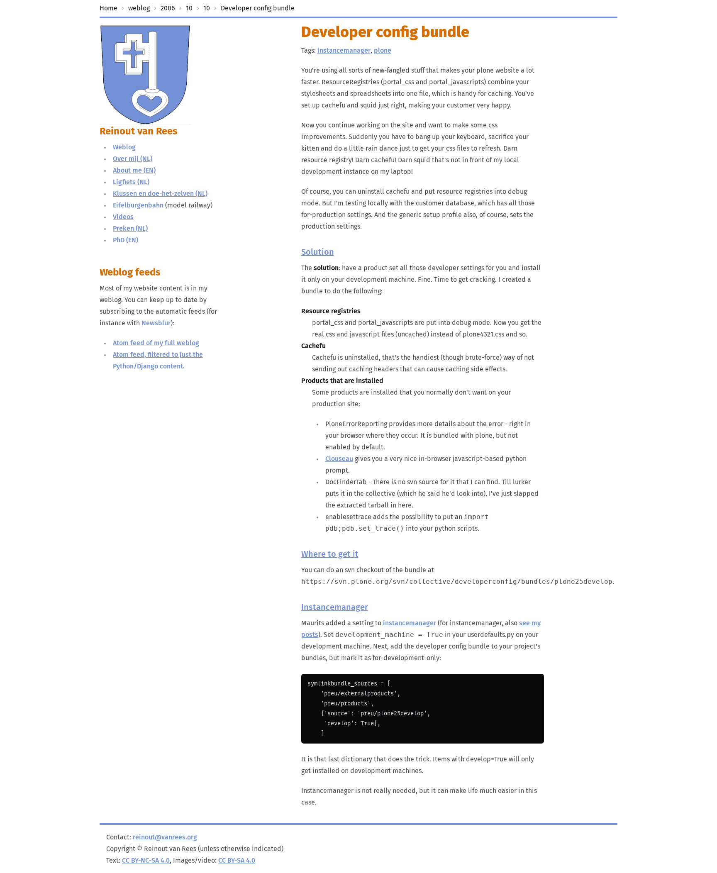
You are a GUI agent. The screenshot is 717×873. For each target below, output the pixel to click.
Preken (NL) (130, 228)
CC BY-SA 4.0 (236, 860)
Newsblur (156, 323)
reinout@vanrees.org (165, 837)
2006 (168, 8)
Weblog (124, 147)
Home (108, 8)
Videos (123, 217)
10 (189, 8)
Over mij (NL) (132, 159)
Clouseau (339, 459)
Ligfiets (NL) (131, 182)
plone (382, 50)
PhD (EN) (125, 240)
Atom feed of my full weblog (156, 343)
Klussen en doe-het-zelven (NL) (160, 193)
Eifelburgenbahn (138, 205)
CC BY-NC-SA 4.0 (146, 860)
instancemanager (344, 50)
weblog (139, 8)
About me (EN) (134, 170)
